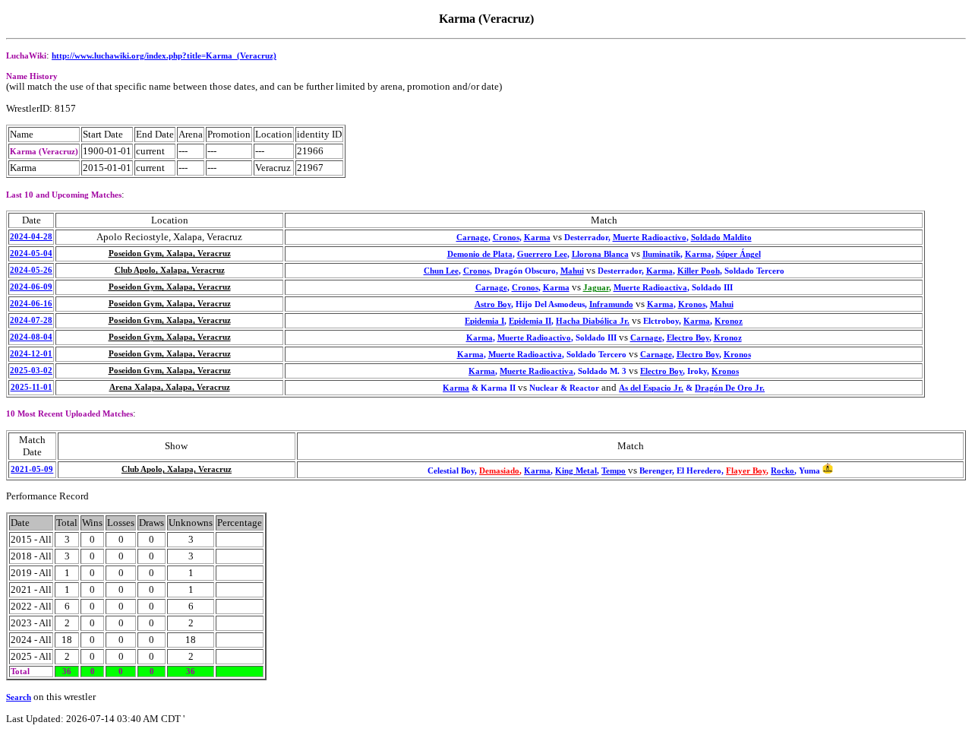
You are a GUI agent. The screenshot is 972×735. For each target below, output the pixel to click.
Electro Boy (688, 338)
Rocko (782, 471)
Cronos (506, 237)
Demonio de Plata (480, 254)
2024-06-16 (31, 303)
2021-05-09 (32, 469)
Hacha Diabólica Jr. (593, 321)
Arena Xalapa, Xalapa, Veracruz (169, 387)
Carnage (472, 237)
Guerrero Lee (542, 254)
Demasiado (499, 471)
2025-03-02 (31, 370)
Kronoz (729, 321)
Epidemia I (484, 321)
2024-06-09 (31, 287)
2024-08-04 (31, 337)
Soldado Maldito (721, 237)
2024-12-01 (31, 354)
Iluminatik (661, 254)
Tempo (613, 471)
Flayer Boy (746, 471)
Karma (537, 237)
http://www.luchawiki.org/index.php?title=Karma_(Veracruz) (164, 56)
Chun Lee (441, 271)
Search (18, 697)
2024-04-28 (31, 237)
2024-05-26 (31, 270)
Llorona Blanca (600, 254)
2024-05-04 (31, 253)
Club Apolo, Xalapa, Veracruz (170, 270)
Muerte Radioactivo (649, 237)
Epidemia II (530, 321)
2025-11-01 (31, 387)
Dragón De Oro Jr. (730, 388)
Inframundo (611, 304)
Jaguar (596, 288)
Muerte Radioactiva (650, 288)
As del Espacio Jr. (651, 388)
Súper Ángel (738, 254)
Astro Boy (493, 304)
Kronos (691, 304)
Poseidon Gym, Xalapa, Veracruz (170, 253)
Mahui (572, 271)
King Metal (576, 471)
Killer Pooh (698, 271)
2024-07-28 (31, 320)
